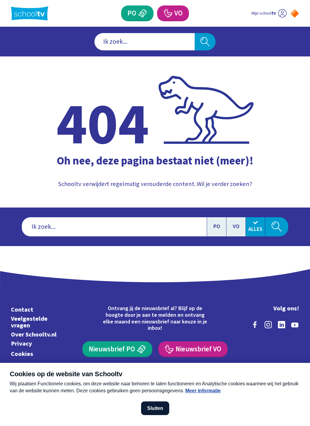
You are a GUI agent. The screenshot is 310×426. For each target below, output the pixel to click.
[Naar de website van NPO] (294, 13)
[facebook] (255, 324)
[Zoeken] (205, 41)
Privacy (21, 343)
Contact (22, 309)
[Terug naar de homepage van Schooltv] (29, 13)
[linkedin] (281, 324)
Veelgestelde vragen (29, 322)
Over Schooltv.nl (34, 334)
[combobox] (144, 41)
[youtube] (295, 324)
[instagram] (268, 324)
